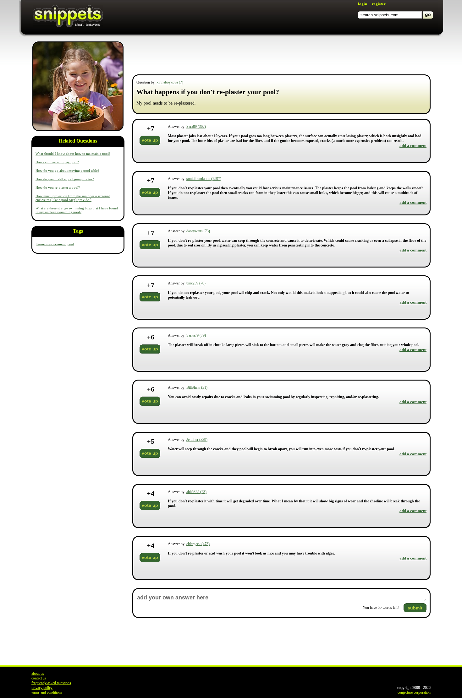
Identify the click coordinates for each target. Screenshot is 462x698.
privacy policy (41, 687)
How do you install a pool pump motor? (65, 179)
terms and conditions (46, 692)
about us (37, 673)
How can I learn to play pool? (57, 162)
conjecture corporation (414, 692)
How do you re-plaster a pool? (58, 187)
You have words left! (381, 607)
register (379, 4)
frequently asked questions (51, 683)
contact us (38, 678)
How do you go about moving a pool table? (67, 170)
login (362, 4)
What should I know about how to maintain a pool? (73, 153)
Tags (78, 231)
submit (415, 607)
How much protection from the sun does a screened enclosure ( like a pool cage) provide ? (73, 198)
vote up (150, 140)
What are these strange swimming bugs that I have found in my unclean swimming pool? (77, 210)
